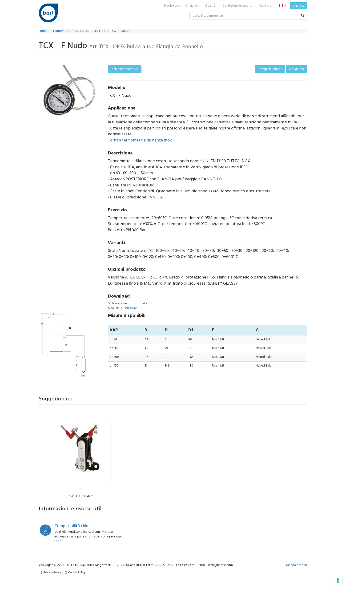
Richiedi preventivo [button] (124, 69)
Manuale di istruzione (123, 308)
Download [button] (296, 69)
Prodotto (171, 5)
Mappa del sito (296, 565)
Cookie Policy (76, 572)
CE (81, 489)
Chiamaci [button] (299, 6)
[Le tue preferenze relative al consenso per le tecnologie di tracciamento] (337, 580)
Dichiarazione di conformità (127, 303)
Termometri (61, 31)
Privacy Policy (52, 572)
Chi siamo (191, 5)
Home (43, 31)
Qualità (210, 5)
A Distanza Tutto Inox (90, 31)
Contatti (265, 5)
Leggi (58, 541)
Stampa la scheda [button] (270, 69)
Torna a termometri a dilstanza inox (140, 140)
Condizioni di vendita (237, 5)
